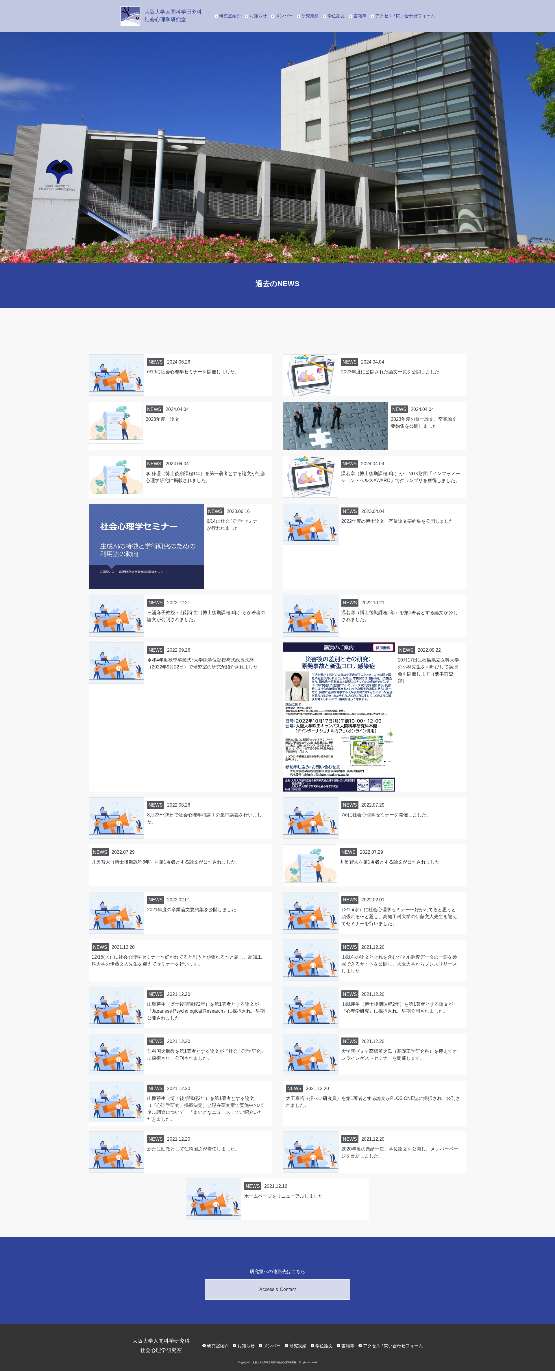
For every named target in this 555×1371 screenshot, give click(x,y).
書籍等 (360, 15)
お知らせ (258, 15)
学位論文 (336, 15)
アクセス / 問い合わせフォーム (405, 15)
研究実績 (298, 1345)
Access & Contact (277, 1289)
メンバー (284, 15)
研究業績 (310, 15)
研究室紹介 (230, 15)
